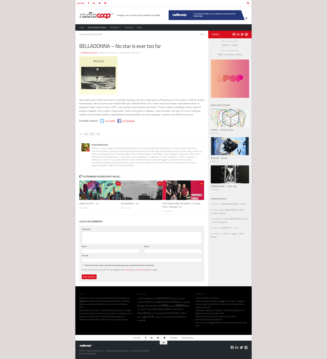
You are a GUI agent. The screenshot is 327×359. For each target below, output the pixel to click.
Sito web (85, 256)
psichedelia (166, 313)
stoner (183, 317)
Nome (84, 246)
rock (98, 134)
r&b (179, 313)
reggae (144, 317)
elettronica (163, 301)
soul (165, 316)
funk (177, 302)
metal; (154, 309)
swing (139, 320)
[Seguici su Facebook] (234, 34)
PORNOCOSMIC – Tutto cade (224, 186)
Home (81, 27)
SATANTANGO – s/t (130, 203)
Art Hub (80, 3)
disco (155, 302)
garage (187, 302)
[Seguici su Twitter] (242, 34)
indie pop (171, 306)
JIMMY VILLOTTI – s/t (89, 203)
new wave (164, 309)
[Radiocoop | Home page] (96, 15)
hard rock (149, 306)
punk (175, 312)
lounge (149, 309)
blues (150, 298)
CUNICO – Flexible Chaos (222, 130)
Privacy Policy (129, 270)
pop (146, 313)
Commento (86, 229)
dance (150, 301)
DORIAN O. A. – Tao (230, 228)
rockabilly (157, 317)
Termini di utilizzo (143, 270)
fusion (182, 302)
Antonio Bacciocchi (89, 53)
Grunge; (140, 306)
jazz (187, 305)
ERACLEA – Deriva (219, 158)
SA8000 (82, 301)
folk (172, 301)
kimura (139, 309)
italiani (92, 134)
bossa (154, 298)
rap (182, 312)
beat (145, 298)
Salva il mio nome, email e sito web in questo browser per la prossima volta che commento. (119, 265)
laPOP (144, 309)
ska (162, 317)
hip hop (157, 305)
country (182, 298)
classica (175, 298)
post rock (153, 313)
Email (147, 246)
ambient (140, 298)
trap (143, 320)
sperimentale (174, 316)
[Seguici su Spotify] (246, 34)
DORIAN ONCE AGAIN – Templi (233, 204)
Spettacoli (129, 27)
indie (86, 134)
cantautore (164, 298)
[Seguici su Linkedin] (238, 34)
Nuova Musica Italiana (97, 27)
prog (159, 313)
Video (139, 27)
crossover (141, 302)
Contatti (173, 338)
